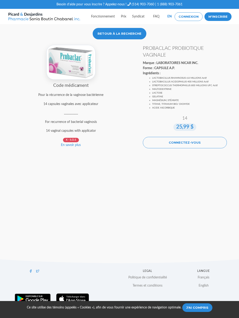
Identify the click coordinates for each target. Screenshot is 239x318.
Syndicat (138, 16)
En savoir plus (71, 145)
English (204, 285)
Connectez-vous (185, 142)
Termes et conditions (147, 285)
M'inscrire (218, 16)
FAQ (156, 16)
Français (203, 277)
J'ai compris (197, 307)
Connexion (189, 16)
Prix (123, 16)
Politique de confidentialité (147, 277)
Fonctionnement (103, 16)
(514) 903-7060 (143, 4)
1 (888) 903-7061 (170, 4)
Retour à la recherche (119, 33)
